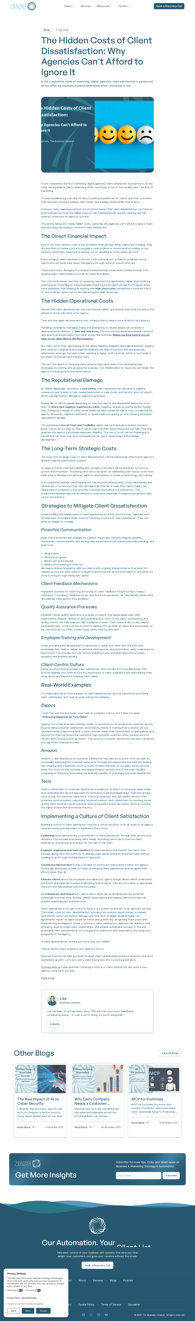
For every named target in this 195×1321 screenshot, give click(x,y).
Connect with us (50, 967)
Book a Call (47, 978)
